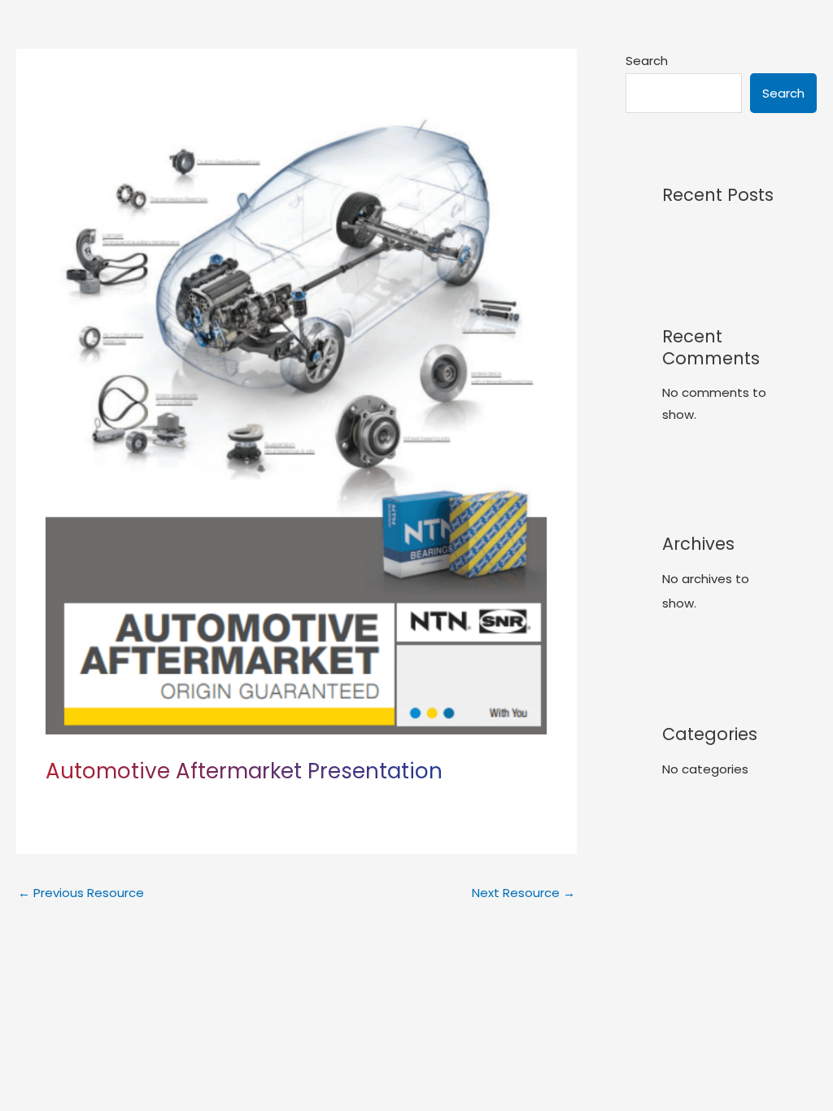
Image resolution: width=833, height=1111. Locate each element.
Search (647, 60)
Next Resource (523, 892)
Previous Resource (81, 892)
